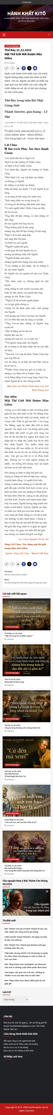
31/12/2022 (11, 63)
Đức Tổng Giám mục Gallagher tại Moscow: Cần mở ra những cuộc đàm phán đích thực (26, 966)
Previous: (16, 573)
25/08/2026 (10, 731)
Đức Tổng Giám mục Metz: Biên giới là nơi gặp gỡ (25, 982)
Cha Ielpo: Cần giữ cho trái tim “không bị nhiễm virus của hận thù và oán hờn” (25, 974)
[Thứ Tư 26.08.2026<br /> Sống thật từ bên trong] (26, 660)
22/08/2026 (10, 874)
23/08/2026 (10, 825)
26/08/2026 (10, 685)
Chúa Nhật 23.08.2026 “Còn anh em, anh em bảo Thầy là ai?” (21, 821)
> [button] (48, 34)
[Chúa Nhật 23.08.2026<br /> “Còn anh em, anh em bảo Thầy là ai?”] (26, 801)
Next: (26, 581)
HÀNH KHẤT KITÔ (26, 13)
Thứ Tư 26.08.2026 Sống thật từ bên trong (14, 680)
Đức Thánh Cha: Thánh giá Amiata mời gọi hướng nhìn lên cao (25, 946)
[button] (5, 34)
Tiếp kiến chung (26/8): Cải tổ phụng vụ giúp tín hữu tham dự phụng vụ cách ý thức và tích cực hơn (26, 956)
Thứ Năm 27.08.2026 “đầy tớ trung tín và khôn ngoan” (19, 634)
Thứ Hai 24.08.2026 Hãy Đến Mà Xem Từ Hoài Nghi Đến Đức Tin (15, 774)
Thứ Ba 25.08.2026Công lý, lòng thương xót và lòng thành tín (22, 726)
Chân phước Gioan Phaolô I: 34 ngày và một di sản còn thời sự (26, 938)
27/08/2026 (10, 639)
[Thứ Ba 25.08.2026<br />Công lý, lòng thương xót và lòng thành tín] (26, 706)
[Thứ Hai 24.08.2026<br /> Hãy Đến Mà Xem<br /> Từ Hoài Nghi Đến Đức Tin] (26, 752)
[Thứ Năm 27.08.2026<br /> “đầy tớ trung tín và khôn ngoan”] (26, 614)
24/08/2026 (10, 780)
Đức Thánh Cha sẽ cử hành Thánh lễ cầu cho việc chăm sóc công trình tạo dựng (26, 930)
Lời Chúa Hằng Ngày (12, 46)
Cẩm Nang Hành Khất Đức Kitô (21, 1034)
